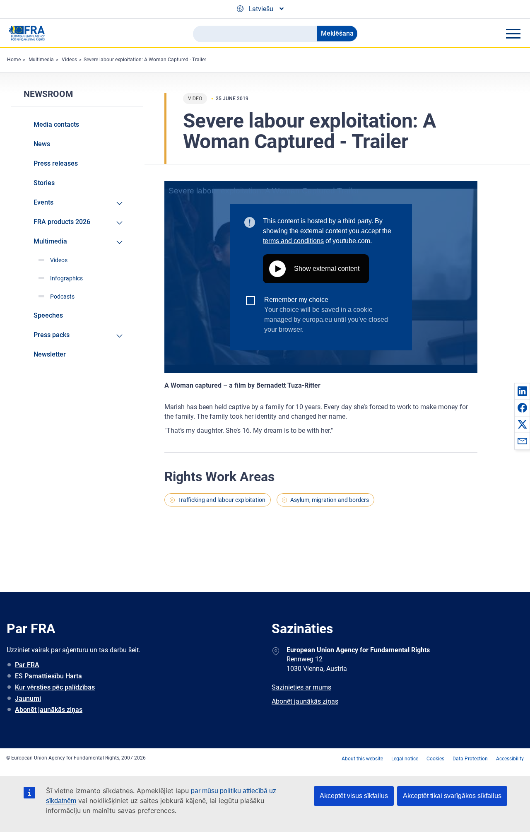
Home (14, 60)
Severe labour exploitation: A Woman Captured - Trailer (145, 60)
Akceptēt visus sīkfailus (354, 795)
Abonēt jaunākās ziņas (48, 710)
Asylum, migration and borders (329, 500)
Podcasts (62, 296)
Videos (69, 60)
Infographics (66, 278)
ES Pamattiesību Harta (48, 676)
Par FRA (27, 665)
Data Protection (470, 759)
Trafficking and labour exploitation (221, 500)
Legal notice (404, 759)
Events (43, 202)
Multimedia (41, 60)
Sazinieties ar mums (301, 687)
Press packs (52, 335)
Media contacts (56, 124)
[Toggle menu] (513, 33)
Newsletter (50, 354)
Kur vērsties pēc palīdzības (55, 687)
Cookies (435, 759)
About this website (362, 759)
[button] (522, 391)
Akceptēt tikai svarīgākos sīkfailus (452, 795)
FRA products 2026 (62, 222)
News (42, 144)
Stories (44, 183)
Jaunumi (28, 698)
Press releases (56, 163)
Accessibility (510, 759)
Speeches (48, 315)
